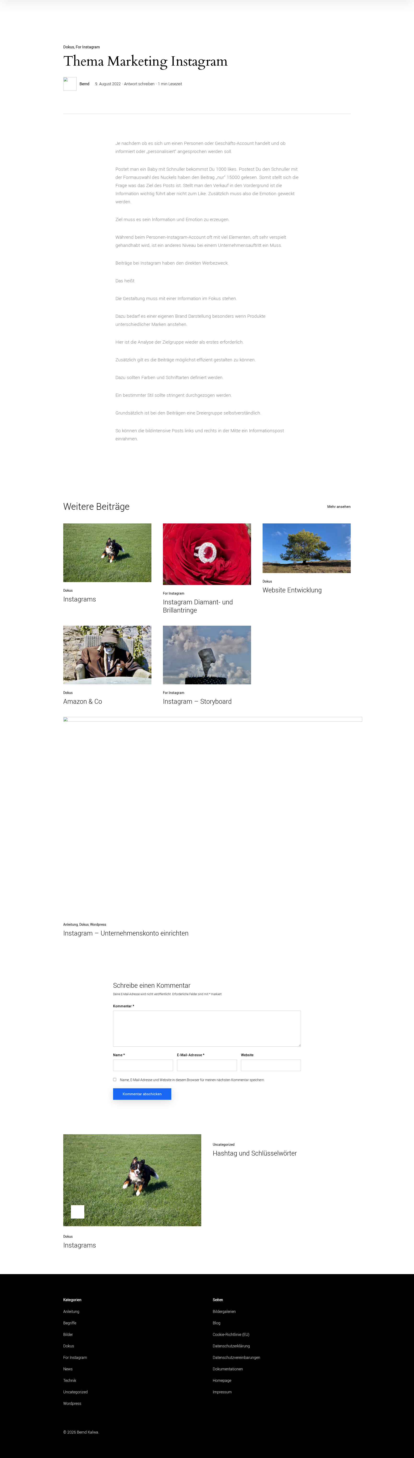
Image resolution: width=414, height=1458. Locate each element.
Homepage (222, 1380)
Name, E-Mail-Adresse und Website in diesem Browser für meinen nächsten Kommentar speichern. (192, 1080)
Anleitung (70, 924)
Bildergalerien (224, 1311)
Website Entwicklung (292, 590)
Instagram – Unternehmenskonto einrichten (126, 933)
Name (119, 1055)
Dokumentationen (228, 1369)
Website (247, 1055)
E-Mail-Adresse (190, 1055)
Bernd (84, 83)
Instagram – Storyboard (197, 701)
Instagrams (79, 599)
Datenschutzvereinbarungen (236, 1357)
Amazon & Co (82, 701)
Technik (69, 1380)
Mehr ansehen (339, 506)
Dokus (68, 47)
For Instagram (88, 47)
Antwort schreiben (139, 83)
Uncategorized (224, 1144)
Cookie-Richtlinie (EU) (231, 1334)
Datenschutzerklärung (231, 1346)
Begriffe (69, 1323)
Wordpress (98, 924)
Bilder (68, 1334)
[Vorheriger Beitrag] (132, 1180)
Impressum (222, 1392)
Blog (216, 1323)
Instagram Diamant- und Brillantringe (198, 606)
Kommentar (123, 1006)
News (68, 1369)
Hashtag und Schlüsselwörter (255, 1153)
